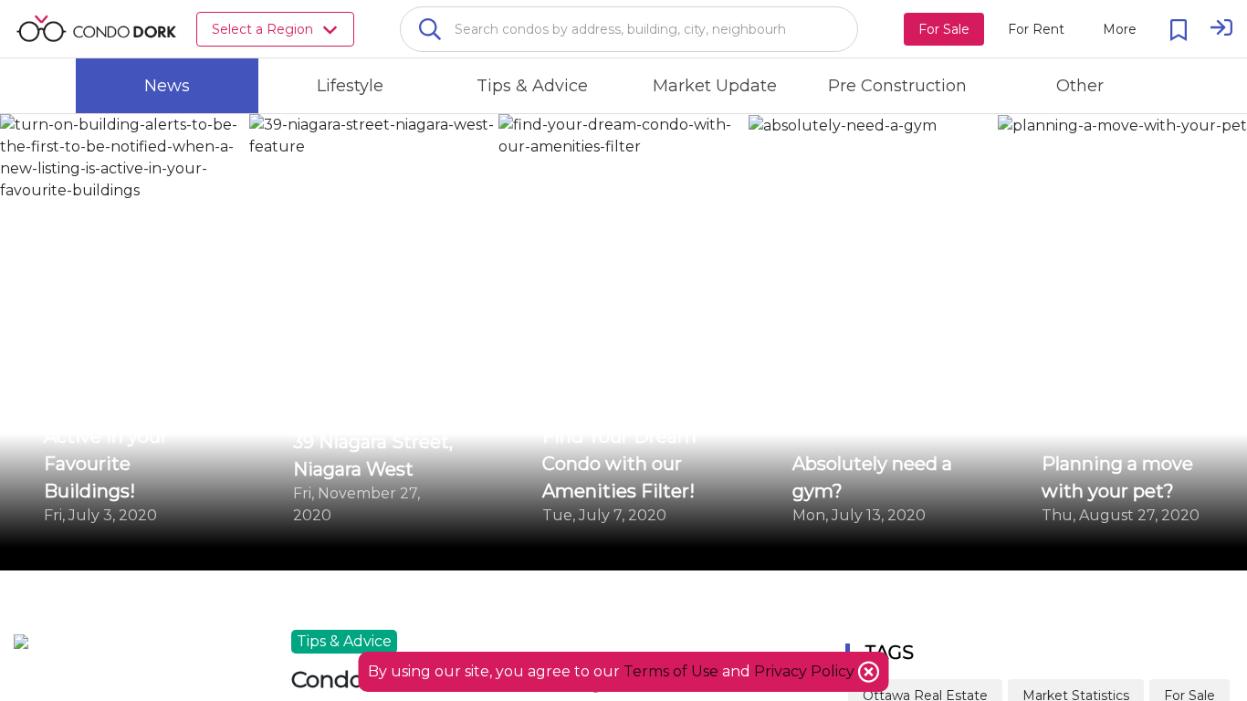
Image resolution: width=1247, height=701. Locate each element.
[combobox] (629, 29)
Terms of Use (671, 671)
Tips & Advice (344, 641)
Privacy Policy (806, 671)
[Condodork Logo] (96, 28)
